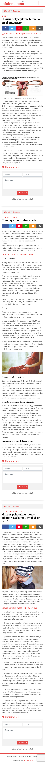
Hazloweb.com (28, 760)
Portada (7, 11)
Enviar (23, 193)
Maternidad (16, 11)
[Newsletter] (33, 28)
